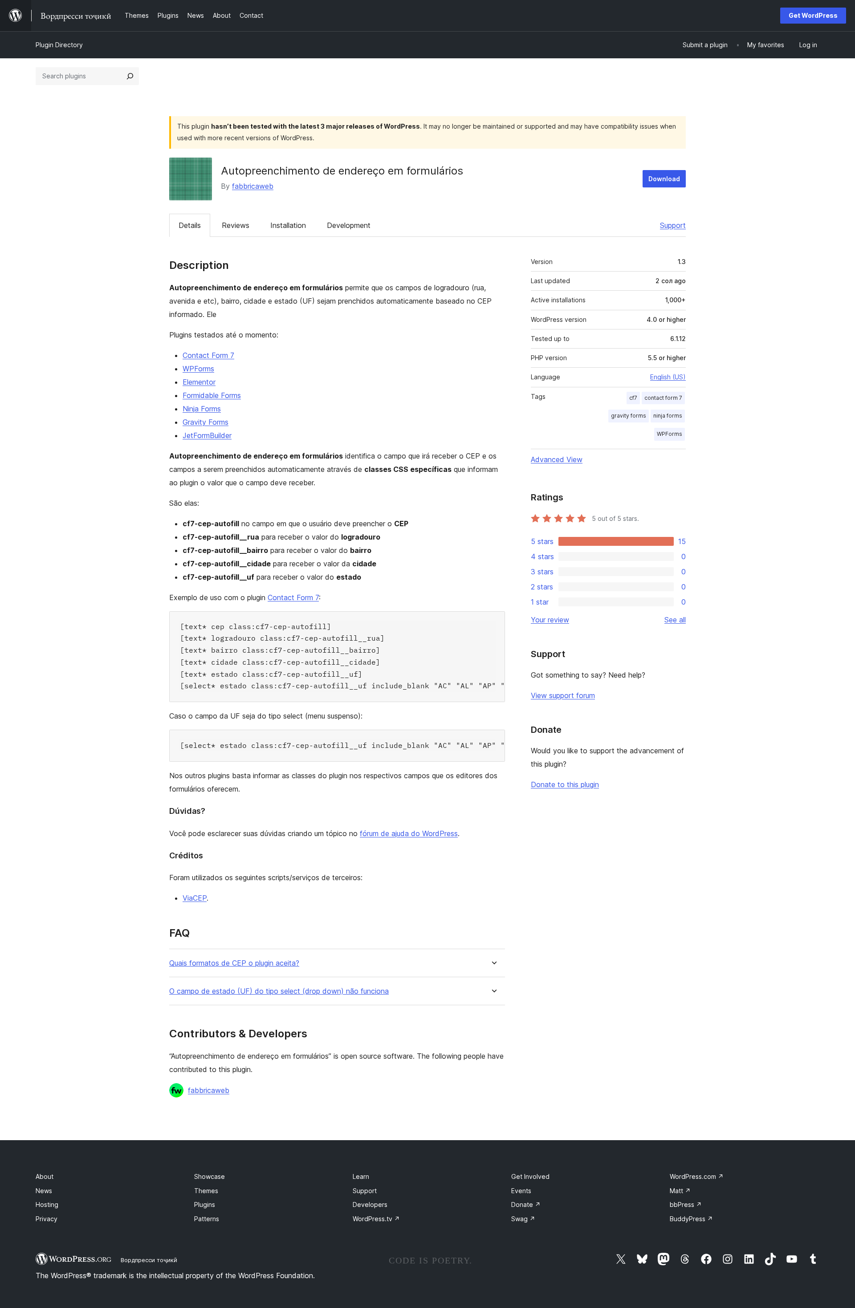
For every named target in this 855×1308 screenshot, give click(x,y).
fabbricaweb (252, 186)
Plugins (204, 1204)
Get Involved (530, 1176)
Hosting (47, 1204)
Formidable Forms (212, 395)
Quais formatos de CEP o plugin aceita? (234, 963)
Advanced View (556, 459)
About (44, 1176)
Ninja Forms (202, 408)
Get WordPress (813, 15)
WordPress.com (697, 1176)
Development (348, 225)
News (44, 1190)
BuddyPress (691, 1219)
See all (675, 619)
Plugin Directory (59, 45)
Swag (523, 1219)
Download (664, 179)
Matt (680, 1190)
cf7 (633, 397)
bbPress (686, 1204)
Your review (550, 619)
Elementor (199, 382)
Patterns (206, 1219)
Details (190, 225)
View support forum (563, 695)
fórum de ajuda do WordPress (409, 833)
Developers (370, 1204)
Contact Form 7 (208, 355)
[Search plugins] (130, 76)
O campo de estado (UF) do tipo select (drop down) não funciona (279, 991)
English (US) (668, 377)
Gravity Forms (205, 422)
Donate (526, 1204)
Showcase (209, 1176)
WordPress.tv (376, 1219)
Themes (206, 1190)
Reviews (235, 225)
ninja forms (667, 415)
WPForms (198, 368)
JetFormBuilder (207, 435)
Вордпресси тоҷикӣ (149, 1259)
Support (673, 225)
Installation (288, 225)
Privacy (46, 1219)
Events (521, 1190)
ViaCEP (195, 898)
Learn (361, 1176)
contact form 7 (663, 397)
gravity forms (628, 415)
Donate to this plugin (565, 784)
